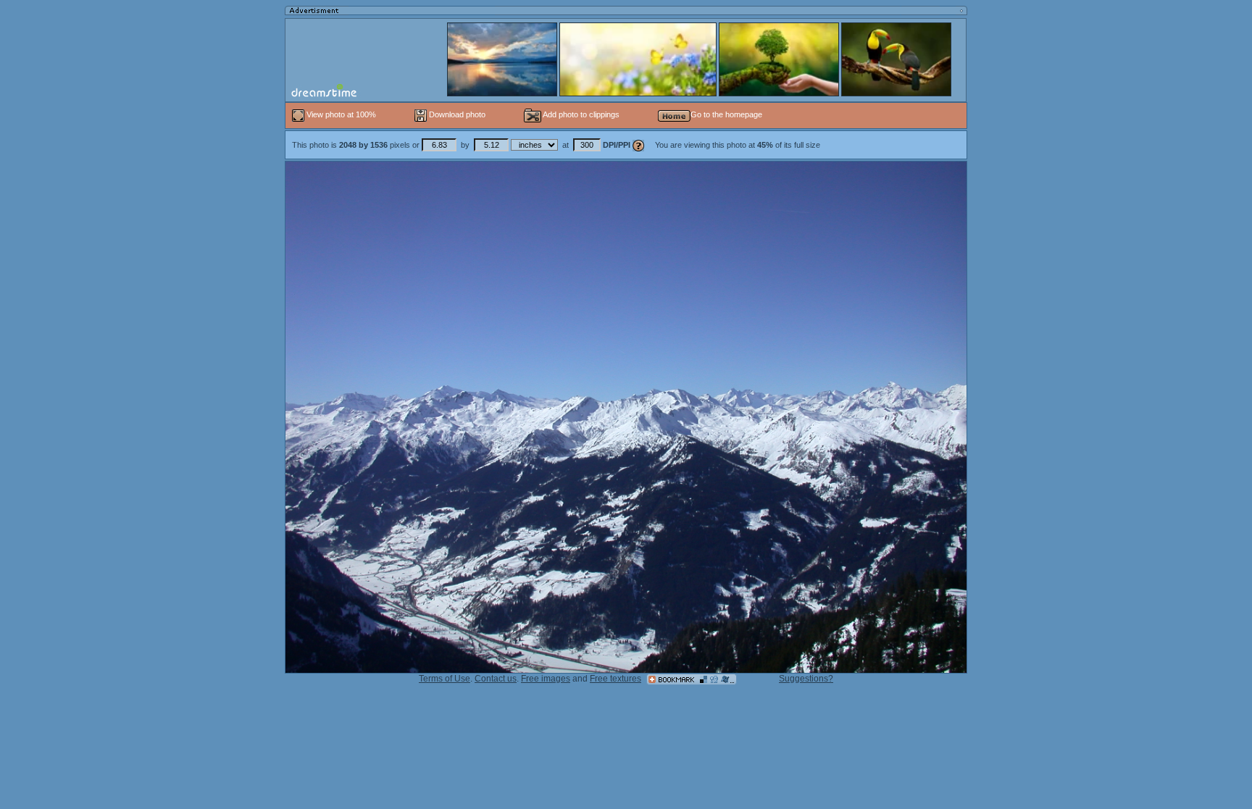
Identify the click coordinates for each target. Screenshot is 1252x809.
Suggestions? (806, 679)
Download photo (456, 114)
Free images (545, 679)
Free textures (615, 679)
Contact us (496, 679)
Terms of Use (444, 679)
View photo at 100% (341, 114)
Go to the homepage (726, 114)
